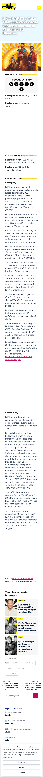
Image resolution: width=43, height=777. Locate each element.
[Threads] (32, 84)
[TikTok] (27, 84)
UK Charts (30, 663)
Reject (21, 767)
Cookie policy (7, 757)
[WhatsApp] (21, 89)
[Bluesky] (11, 84)
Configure (21, 772)
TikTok (7, 732)
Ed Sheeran (17, 663)
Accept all (21, 762)
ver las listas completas (22, 578)
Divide (10, 668)
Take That (20, 668)
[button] (39, 8)
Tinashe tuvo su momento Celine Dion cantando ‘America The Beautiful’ (10, 686)
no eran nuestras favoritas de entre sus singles (18, 358)
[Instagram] (21, 84)
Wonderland (12, 673)
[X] (16, 84)
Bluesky (8, 715)
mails (7, 740)
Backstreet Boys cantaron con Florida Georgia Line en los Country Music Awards (33, 686)
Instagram (9, 723)
